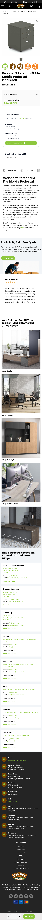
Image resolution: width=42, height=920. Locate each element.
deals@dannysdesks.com (17, 760)
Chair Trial (21, 853)
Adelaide (11, 815)
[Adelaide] (4, 816)
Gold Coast (12, 792)
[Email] (4, 759)
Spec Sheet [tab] (28, 171)
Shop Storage (8, 459)
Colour (6, 95)
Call (9, 799)
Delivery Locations (21, 862)
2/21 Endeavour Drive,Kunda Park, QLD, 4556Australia (10, 570)
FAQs (21, 856)
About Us (21, 847)
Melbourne (12, 833)
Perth (10, 806)
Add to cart (29, 917)
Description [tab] (11, 171)
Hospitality (34, 2)
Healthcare (24, 2)
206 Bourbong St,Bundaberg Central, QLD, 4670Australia (13, 618)
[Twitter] (16, 896)
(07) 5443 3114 (13, 576)
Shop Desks (7, 371)
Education (14, 2)
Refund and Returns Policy (21, 868)
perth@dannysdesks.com (15, 695)
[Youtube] (21, 896)
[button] (3, 294)
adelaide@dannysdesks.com (17, 718)
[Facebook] (11, 896)
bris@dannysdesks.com (15, 601)
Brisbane (11, 783)
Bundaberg (12, 774)
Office (6, 2)
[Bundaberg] (4, 775)
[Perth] (4, 807)
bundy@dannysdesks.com (16, 625)
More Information (9, 581)
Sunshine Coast (14, 765)
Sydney (11, 824)
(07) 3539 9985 (14, 599)
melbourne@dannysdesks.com (17, 672)
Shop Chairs (7, 415)
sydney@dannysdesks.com (16, 647)
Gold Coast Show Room (16, 735)
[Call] (4, 800)
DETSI (8, 11)
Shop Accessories (10, 503)
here (23, 228)
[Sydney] (4, 825)
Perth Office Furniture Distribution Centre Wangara (19, 689)
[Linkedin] (26, 896)
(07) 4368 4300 (14, 623)
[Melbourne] (4, 834)
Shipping (21, 865)
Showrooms (21, 859)
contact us (22, 118)
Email (10, 758)
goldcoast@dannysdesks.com (17, 741)
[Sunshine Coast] (4, 766)
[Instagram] (31, 896)
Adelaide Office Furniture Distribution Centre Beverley (20, 712)
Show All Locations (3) (16, 143)
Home (4, 11)
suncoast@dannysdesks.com (17, 578)
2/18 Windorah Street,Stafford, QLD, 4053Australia (10, 594)
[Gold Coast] (4, 793)
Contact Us (21, 850)
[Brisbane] (4, 784)
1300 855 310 (13, 645)
